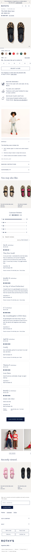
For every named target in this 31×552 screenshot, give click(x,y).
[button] (22, 6)
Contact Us (22, 534)
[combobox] (23, 240)
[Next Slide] (29, 2)
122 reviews (11, 15)
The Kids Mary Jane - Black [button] (16, 357)
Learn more (14, 74)
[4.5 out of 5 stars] (4, 16)
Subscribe (7, 507)
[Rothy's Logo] (5, 5)
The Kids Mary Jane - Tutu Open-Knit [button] (17, 410)
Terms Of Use (4, 551)
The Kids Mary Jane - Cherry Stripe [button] (18, 270)
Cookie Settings (12, 551)
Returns (8, 534)
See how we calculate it (20, 100)
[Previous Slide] (2, 2)
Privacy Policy (23, 549)
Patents (16, 549)
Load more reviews (15, 419)
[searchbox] (15, 237)
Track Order (22, 530)
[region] (15, 219)
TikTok (15, 512)
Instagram (9, 512)
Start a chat (8, 530)
